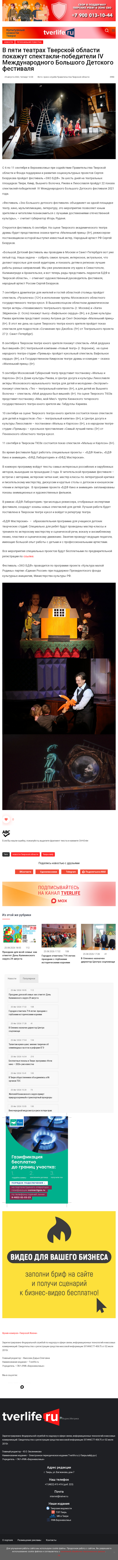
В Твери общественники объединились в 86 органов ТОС (29, 1079)
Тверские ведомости (61, 1508)
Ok (59, 1555)
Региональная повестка (29, 42)
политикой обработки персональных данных (83, 1551)
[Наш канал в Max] (22, 1387)
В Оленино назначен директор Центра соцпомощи (26, 1029)
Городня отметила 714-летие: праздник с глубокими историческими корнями (59, 959)
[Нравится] (6, 819)
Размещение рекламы (29, 1540)
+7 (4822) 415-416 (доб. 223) (59, 1484)
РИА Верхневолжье (61, 1520)
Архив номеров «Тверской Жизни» (19, 1333)
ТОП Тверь (61, 1512)
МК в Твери (62, 1516)
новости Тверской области (25, 854)
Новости (8, 42)
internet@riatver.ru (59, 1496)
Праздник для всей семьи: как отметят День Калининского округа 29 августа (19, 955)
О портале (7, 1540)
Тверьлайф (48, 854)
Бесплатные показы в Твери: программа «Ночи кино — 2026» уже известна (30, 1062)
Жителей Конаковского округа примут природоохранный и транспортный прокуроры (30, 1096)
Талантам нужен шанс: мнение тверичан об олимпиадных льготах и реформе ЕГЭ (29, 1046)
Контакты (51, 1540)
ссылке (28, 556)
